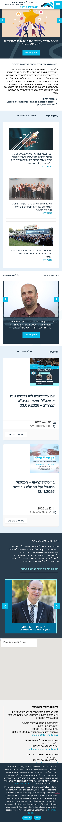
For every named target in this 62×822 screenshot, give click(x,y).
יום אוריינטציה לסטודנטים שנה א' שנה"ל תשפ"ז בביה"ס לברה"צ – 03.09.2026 (32, 401)
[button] (59, 20)
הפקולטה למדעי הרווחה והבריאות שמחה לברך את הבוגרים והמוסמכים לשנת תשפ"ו (31, 254)
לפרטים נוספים (16, 434)
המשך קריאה (31, 52)
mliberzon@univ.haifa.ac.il (43, 749)
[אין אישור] (57, 792)
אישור (37, 818)
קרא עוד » (47, 166)
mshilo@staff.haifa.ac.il (45, 735)
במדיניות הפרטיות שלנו (24, 783)
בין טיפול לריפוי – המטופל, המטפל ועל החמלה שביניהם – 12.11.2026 (32, 487)
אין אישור (27, 818)
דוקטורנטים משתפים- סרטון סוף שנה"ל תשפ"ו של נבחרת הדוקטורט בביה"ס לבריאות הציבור (32, 207)
